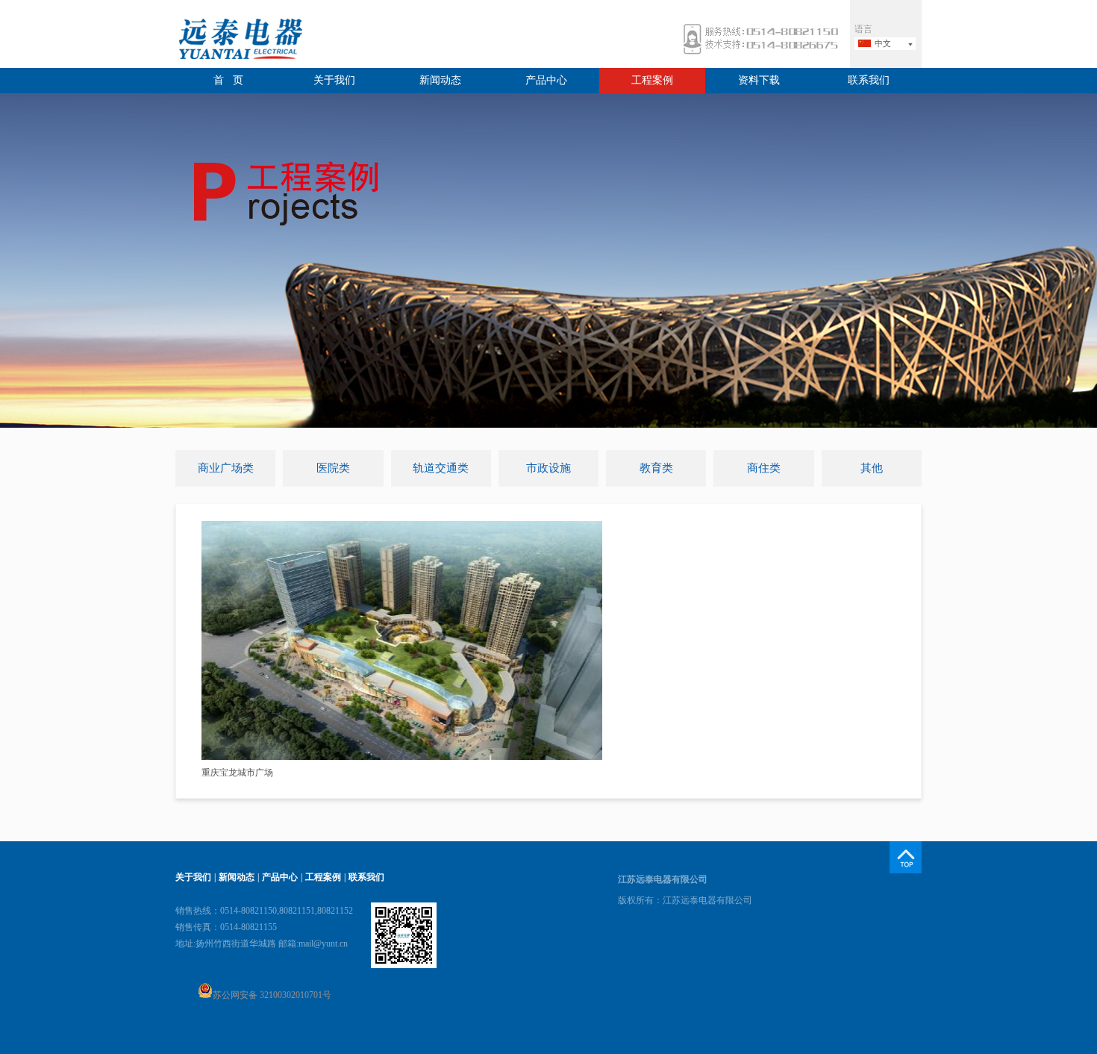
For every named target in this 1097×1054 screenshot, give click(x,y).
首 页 (228, 80)
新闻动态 (440, 80)
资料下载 (759, 80)
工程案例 (652, 80)
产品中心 (546, 80)
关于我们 (334, 80)
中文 (883, 43)
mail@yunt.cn (323, 943)
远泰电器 (238, 41)
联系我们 (869, 80)
